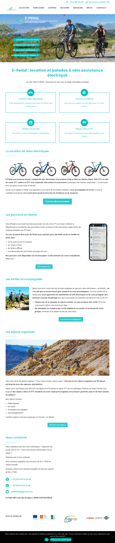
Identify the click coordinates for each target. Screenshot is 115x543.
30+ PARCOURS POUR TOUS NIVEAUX (24, 45)
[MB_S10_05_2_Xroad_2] (70, 168)
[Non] (112, 537)
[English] (64, 15)
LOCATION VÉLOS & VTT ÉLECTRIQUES (27, 39)
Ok (47, 540)
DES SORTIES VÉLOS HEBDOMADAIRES (24, 50)
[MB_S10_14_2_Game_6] (96, 168)
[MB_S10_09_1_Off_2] (44, 168)
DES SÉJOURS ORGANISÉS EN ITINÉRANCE (24, 55)
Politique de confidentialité (61, 540)
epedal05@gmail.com (22, 491)
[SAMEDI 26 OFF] (18, 168)
